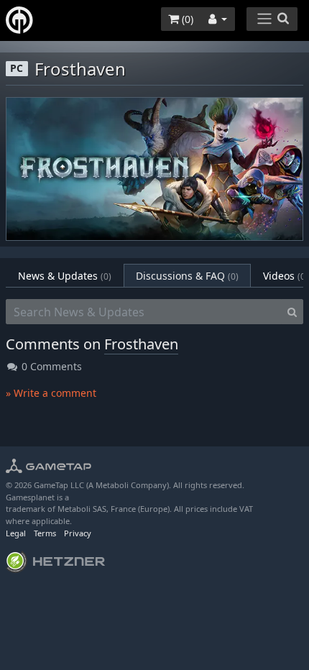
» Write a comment (51, 393)
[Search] (292, 312)
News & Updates (64, 276)
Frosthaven (141, 344)
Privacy (77, 533)
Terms (45, 533)
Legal (16, 533)
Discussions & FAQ (187, 276)
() (186, 19)
